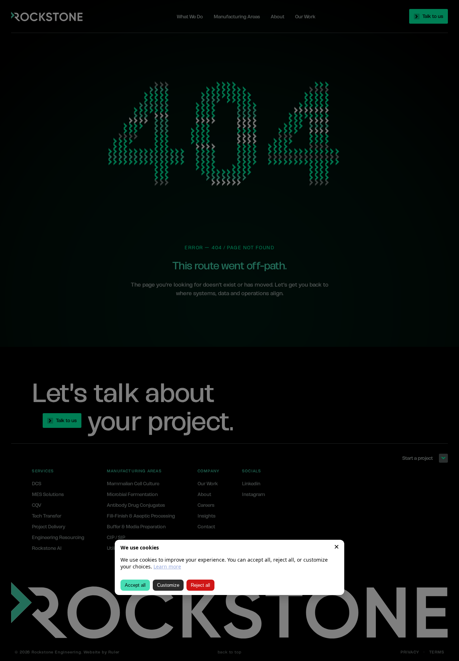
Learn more (167, 566)
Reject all (200, 585)
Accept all (135, 585)
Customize (168, 585)
